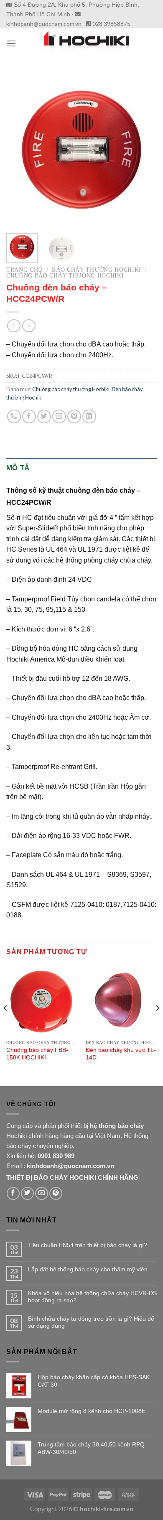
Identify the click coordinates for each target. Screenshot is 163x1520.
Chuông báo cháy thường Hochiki (65, 275)
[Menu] (11, 43)
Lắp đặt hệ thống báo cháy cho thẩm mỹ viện (88, 1269)
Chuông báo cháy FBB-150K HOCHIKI (37, 1054)
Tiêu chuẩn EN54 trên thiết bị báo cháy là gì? (87, 1245)
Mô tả (18, 468)
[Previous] (19, 150)
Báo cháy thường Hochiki (96, 270)
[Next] (143, 150)
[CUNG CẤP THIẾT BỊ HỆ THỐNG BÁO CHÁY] (86, 43)
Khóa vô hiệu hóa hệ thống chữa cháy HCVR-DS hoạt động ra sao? (92, 1297)
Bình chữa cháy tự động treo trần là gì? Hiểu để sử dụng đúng (91, 1322)
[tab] (81, 468)
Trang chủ (24, 270)
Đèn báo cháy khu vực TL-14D (121, 1054)
